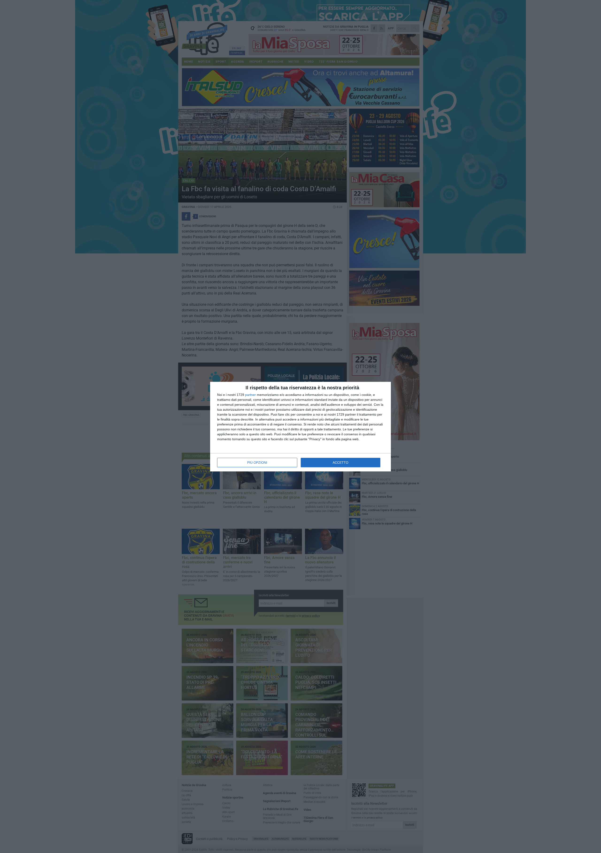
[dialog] (300, 426)
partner (250, 394)
